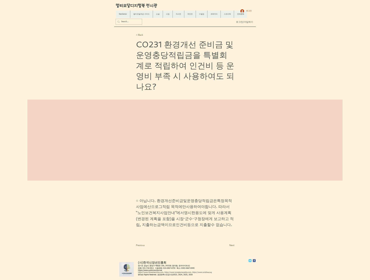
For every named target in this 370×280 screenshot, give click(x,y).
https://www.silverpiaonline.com (150, 272)
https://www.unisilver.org (202, 272)
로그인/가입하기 (244, 22)
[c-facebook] (254, 260)
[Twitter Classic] (250, 260)
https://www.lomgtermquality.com (177, 272)
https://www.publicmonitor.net (150, 270)
